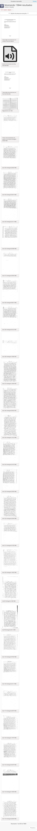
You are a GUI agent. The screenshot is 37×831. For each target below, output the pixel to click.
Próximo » (33, 828)
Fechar (34, 1)
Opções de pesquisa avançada (19, 13)
